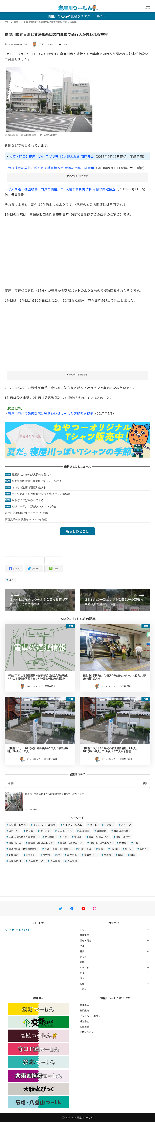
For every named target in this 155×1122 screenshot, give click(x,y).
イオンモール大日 (72, 824)
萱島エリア (90, 855)
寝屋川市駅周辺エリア (40, 842)
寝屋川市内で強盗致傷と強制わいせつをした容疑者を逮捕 (50, 413)
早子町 (128, 849)
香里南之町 (15, 861)
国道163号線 (120, 830)
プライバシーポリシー (91, 1015)
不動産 (83, 988)
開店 (132, 855)
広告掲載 (84, 1026)
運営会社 (84, 1021)
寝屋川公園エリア (99, 836)
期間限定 (14, 855)
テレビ (29, 830)
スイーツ (126, 824)
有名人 (143, 849)
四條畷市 (101, 830)
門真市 (107, 855)
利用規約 (84, 1010)
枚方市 (46, 855)
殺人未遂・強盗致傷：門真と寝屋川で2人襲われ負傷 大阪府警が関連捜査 (62, 189)
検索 (145, 783)
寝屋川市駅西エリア (101, 842)
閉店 (120, 855)
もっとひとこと (77, 531)
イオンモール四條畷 (44, 824)
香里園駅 (55, 861)
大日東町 (50, 836)
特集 (82, 951)
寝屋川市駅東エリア (71, 842)
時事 (65, 44)
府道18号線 (84, 849)
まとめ (83, 956)
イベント (84, 967)
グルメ (83, 945)
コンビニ (109, 824)
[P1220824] (49, 99)
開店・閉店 (85, 940)
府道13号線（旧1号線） (57, 849)
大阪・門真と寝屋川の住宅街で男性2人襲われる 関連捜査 (51, 156)
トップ (83, 929)
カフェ (93, 824)
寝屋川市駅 (15, 842)
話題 (82, 962)
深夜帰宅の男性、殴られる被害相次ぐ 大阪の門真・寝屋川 (51, 167)
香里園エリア (35, 861)
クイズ (83, 972)
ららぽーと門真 (17, 824)
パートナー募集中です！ (17, 929)
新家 (100, 849)
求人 (82, 978)
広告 (82, 983)
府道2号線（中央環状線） (23, 849)
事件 (11, 579)
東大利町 (31, 855)
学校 (64, 836)
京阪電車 (84, 830)
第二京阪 (72, 855)
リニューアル (64, 830)
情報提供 (84, 934)
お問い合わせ (87, 1032)
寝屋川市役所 (123, 836)
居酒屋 (122, 842)
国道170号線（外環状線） (23, 836)
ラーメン (45, 830)
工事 (136, 842)
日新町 (114, 849)
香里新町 (72, 861)
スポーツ (14, 830)
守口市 (78, 836)
